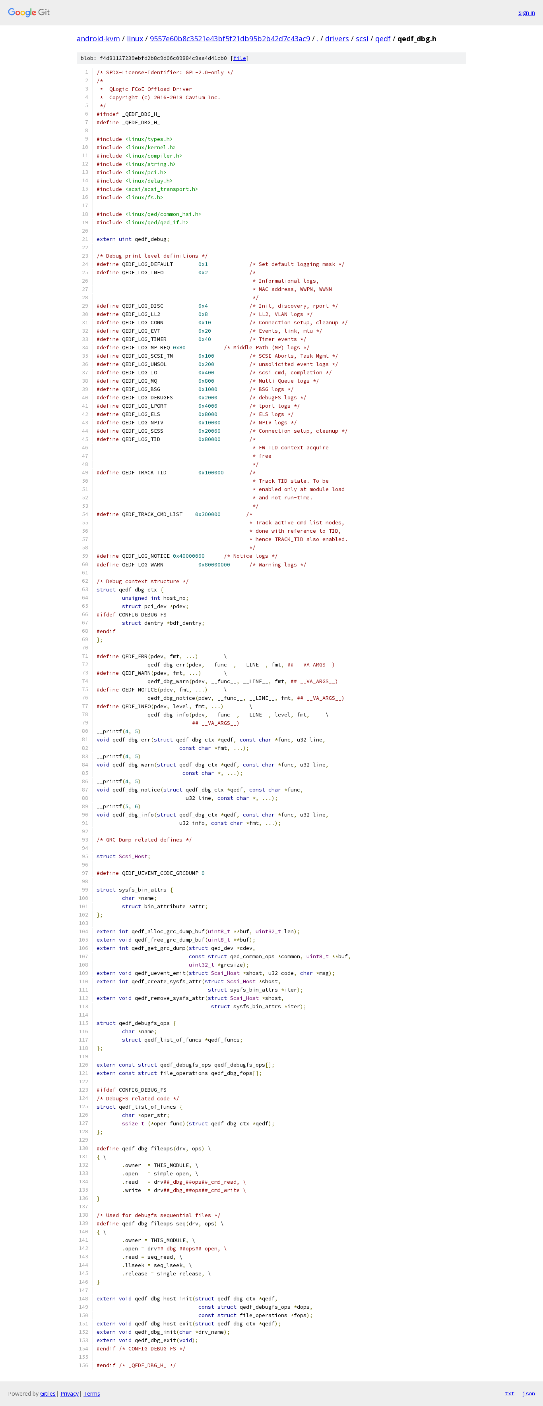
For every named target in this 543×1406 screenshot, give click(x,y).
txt (509, 1393)
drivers (337, 38)
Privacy (69, 1393)
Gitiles (48, 1393)
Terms (91, 1393)
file (239, 58)
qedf (383, 38)
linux (135, 38)
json (528, 1393)
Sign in (526, 12)
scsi (362, 38)
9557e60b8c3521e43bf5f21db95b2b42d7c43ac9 (230, 38)
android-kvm (98, 38)
